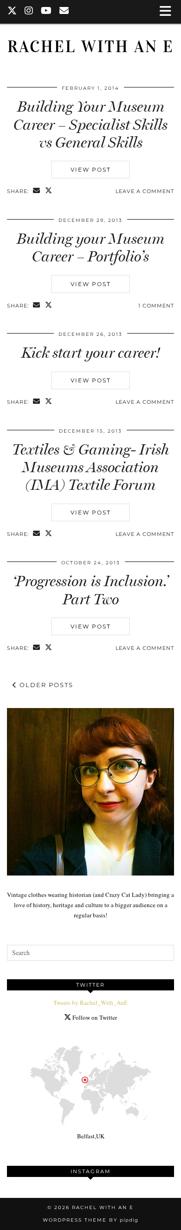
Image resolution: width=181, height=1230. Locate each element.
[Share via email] (37, 191)
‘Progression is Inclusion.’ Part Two (90, 590)
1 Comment (156, 305)
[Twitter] (12, 11)
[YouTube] (46, 11)
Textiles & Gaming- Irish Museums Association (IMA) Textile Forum (90, 467)
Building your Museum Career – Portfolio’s (90, 247)
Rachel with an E (90, 47)
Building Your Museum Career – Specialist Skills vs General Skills (90, 124)
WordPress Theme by (90, 1220)
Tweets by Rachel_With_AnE (90, 1002)
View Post (91, 169)
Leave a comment (145, 191)
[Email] (64, 11)
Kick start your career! (90, 352)
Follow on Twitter (94, 1017)
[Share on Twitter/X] (49, 191)
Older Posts (45, 685)
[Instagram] (29, 11)
